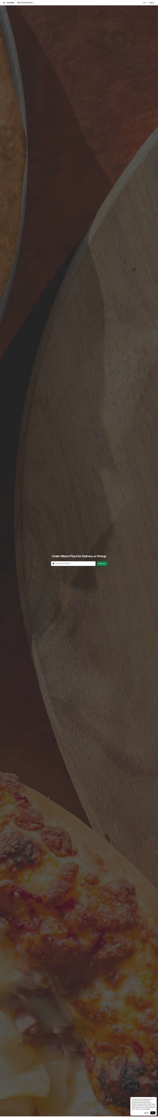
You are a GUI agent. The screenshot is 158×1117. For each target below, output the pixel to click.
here (148, 1109)
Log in (144, 2)
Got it (152, 1113)
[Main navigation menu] (4, 3)
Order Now (102, 563)
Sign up (151, 2)
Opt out (146, 1113)
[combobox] (75, 563)
